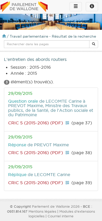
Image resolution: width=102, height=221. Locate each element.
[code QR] (67, 122)
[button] (93, 44)
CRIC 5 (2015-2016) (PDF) (35, 122)
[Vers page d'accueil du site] (24, 7)
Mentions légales (42, 211)
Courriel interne (60, 216)
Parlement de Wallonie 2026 (56, 206)
